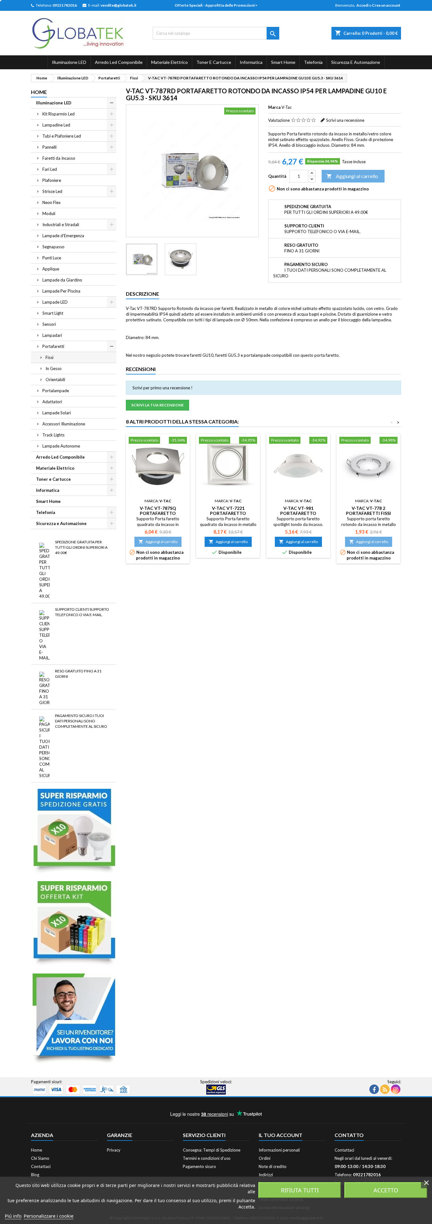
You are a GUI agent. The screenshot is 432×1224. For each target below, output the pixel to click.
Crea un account (386, 5)
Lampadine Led (56, 124)
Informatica (251, 62)
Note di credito (273, 1166)
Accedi (362, 5)
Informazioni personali (279, 1150)
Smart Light (52, 313)
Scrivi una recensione (345, 120)
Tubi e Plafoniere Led (61, 136)
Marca (274, 107)
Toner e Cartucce (213, 62)
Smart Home (283, 62)
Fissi (49, 357)
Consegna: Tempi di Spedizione (211, 1150)
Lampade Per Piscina (61, 291)
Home (39, 92)
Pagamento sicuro (199, 1166)
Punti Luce (51, 257)
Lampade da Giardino (62, 279)
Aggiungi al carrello (352, 176)
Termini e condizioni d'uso (207, 1158)
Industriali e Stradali (60, 224)
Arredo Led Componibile (119, 62)
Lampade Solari (56, 412)
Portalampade (55, 390)
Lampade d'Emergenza (63, 235)
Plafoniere (51, 180)
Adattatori (52, 401)
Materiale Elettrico (169, 62)
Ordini (264, 1158)
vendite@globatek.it (119, 5)
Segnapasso (53, 246)
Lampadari (52, 335)
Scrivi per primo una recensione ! (163, 387)
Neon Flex (51, 202)
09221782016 (64, 5)
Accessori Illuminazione (63, 423)
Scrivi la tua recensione (157, 405)
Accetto (385, 1190)
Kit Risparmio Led (58, 113)
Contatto (349, 1135)
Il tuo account (280, 1135)
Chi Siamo (40, 1158)
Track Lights (53, 434)
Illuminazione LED (69, 62)
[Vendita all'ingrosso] (73, 1018)
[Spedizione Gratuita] (73, 831)
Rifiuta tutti (300, 1190)
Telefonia (313, 62)
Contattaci (41, 1166)
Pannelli (49, 147)
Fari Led (49, 169)
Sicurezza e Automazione (355, 62)
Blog (35, 1174)
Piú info (13, 1216)
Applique (50, 268)
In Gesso (54, 368)
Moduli (48, 213)
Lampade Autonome (61, 445)
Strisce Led (52, 191)
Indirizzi (266, 1174)
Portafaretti (53, 346)
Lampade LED (55, 302)
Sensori (49, 324)
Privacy (113, 1150)
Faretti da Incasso (58, 158)
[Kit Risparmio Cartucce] (73, 923)
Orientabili (55, 379)
